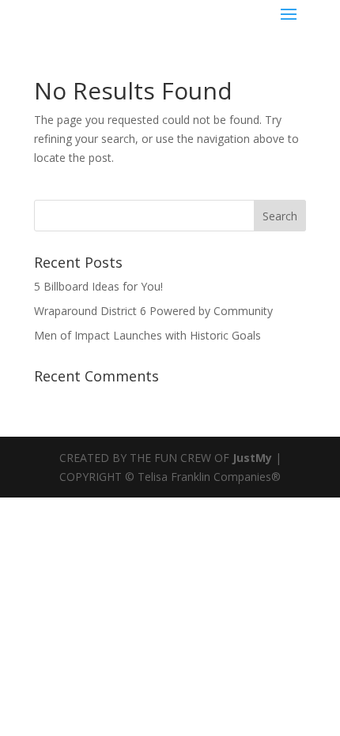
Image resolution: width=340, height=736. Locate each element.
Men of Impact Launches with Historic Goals (147, 335)
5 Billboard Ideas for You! (98, 286)
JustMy (252, 457)
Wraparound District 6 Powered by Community (153, 310)
